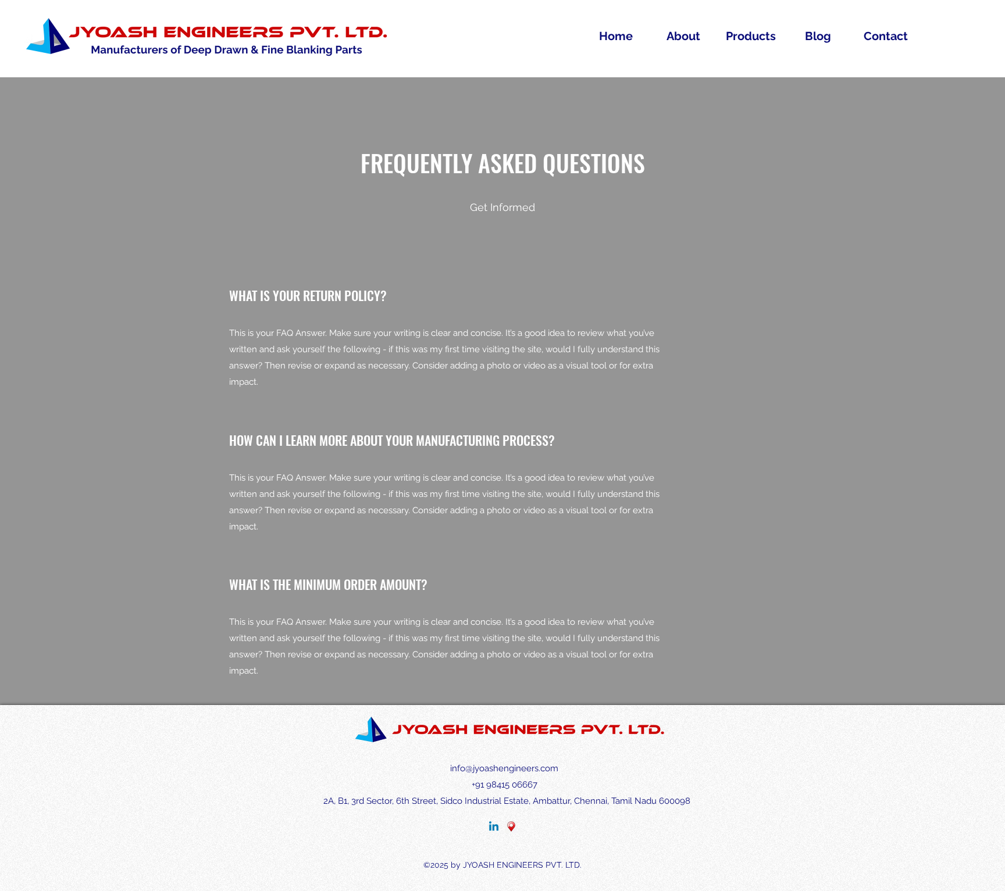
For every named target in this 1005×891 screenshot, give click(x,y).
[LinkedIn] (494, 827)
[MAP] (511, 827)
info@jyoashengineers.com (504, 768)
